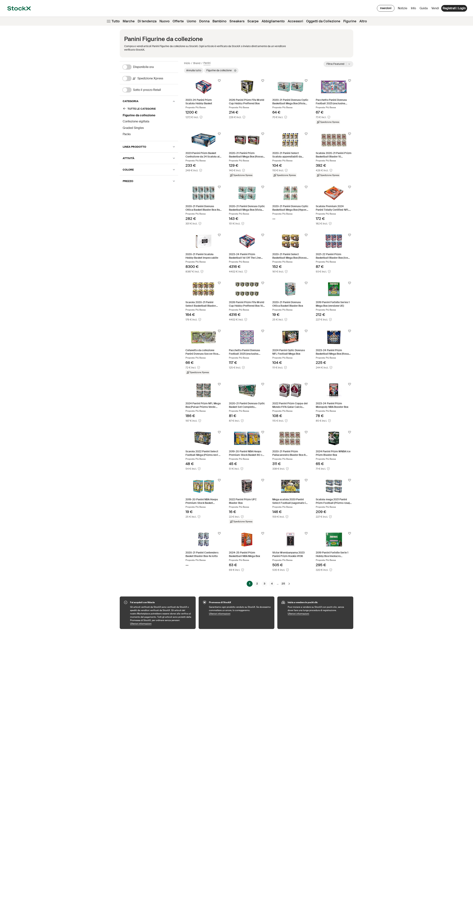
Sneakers (236, 21)
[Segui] (219, 80)
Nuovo (164, 21)
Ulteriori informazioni (161, 623)
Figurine (349, 21)
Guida (424, 8)
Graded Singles (133, 128)
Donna (204, 21)
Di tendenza (147, 21)
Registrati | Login (454, 8)
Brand (196, 63)
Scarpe (253, 21)
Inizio (187, 63)
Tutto (116, 21)
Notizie (402, 8)
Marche (129, 21)
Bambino (219, 21)
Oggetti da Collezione (323, 21)
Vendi (435, 8)
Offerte (178, 21)
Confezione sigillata (136, 121)
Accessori (295, 21)
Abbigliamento (273, 21)
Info (414, 9)
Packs (127, 134)
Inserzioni (385, 8)
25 (283, 583)
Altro (363, 21)
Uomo (191, 21)
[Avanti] (289, 584)
